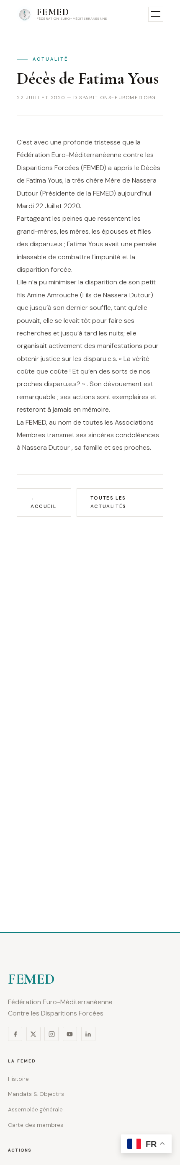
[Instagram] (51, 1034)
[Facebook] (15, 1034)
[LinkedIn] (88, 1034)
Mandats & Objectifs (36, 1094)
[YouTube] (70, 1034)
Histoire (18, 1079)
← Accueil (43, 502)
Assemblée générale (35, 1109)
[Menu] (155, 14)
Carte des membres (35, 1125)
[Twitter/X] (33, 1034)
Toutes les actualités (108, 502)
